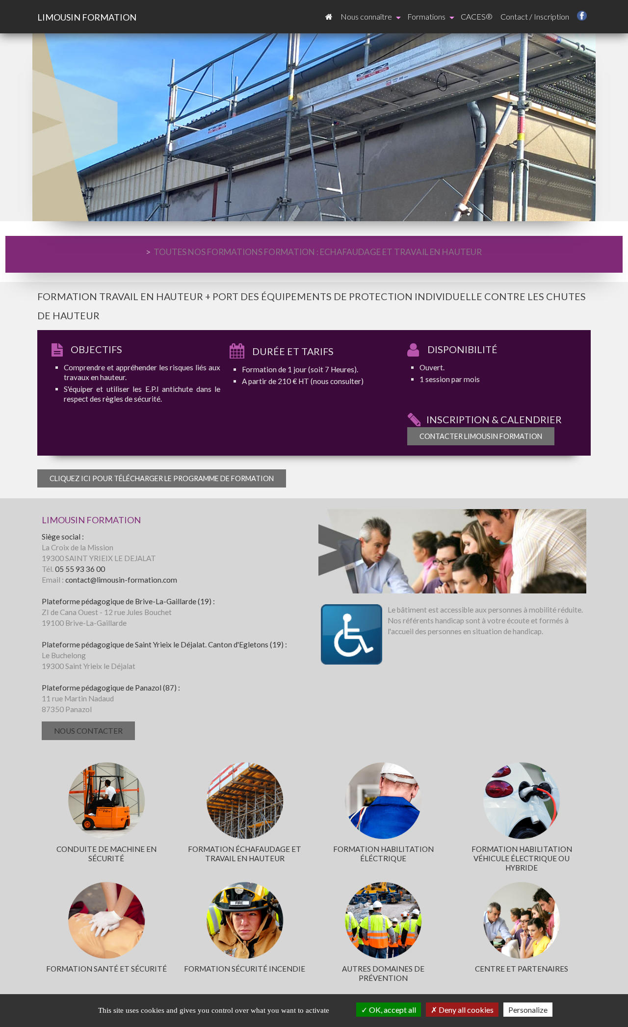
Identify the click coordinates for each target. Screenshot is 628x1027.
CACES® (477, 16)
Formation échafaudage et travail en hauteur (244, 854)
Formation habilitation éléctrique (383, 854)
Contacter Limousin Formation (480, 436)
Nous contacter (88, 730)
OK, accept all (391, 1009)
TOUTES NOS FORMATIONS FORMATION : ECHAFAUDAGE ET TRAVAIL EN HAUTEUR (318, 252)
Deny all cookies (465, 1009)
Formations (426, 16)
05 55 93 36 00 (80, 569)
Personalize (528, 1009)
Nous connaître (366, 16)
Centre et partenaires (521, 968)
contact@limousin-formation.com (121, 579)
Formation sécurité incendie (244, 968)
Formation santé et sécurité (106, 968)
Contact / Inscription (534, 16)
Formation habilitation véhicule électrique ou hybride (521, 858)
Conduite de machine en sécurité (106, 854)
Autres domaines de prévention (383, 973)
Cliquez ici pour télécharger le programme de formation (162, 478)
